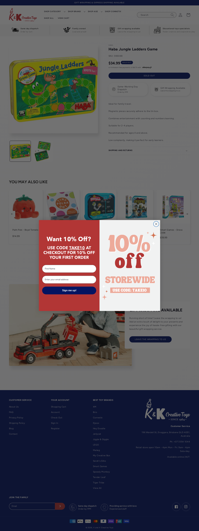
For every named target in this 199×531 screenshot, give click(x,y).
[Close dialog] (156, 224)
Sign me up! (69, 290)
